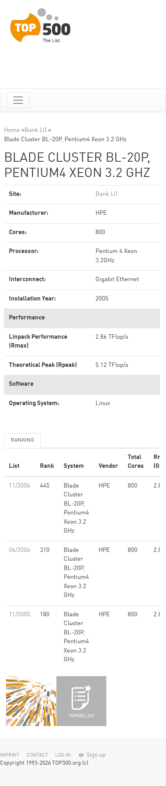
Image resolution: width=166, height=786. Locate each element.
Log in (63, 755)
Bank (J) (35, 131)
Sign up (96, 755)
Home (12, 131)
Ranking (22, 440)
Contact (37, 755)
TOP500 (31, 701)
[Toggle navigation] (18, 100)
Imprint (9, 755)
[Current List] (81, 701)
